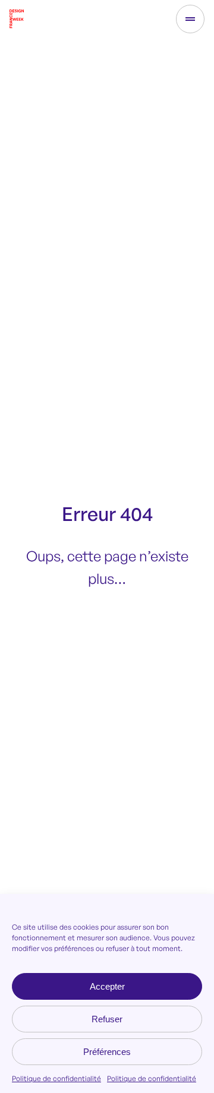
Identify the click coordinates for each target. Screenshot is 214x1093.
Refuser (107, 1019)
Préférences (107, 1052)
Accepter (107, 986)
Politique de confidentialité (56, 1078)
